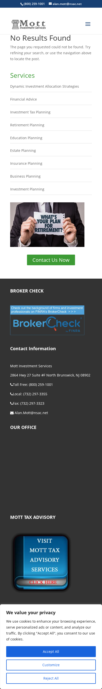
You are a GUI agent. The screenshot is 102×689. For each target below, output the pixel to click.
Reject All (51, 678)
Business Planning (25, 176)
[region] (51, 646)
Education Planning (26, 137)
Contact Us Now (51, 260)
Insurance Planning (26, 163)
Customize (51, 664)
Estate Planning (23, 150)
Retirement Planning (27, 125)
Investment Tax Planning (30, 112)
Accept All (51, 651)
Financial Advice (23, 99)
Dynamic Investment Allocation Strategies (44, 86)
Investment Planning (27, 189)
